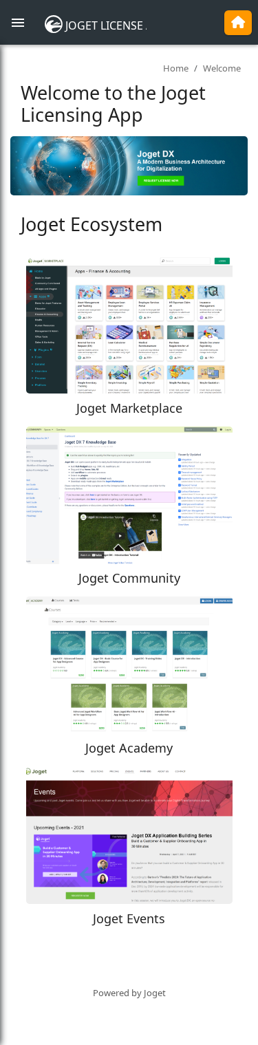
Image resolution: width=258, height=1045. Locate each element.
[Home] (238, 22)
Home (176, 68)
